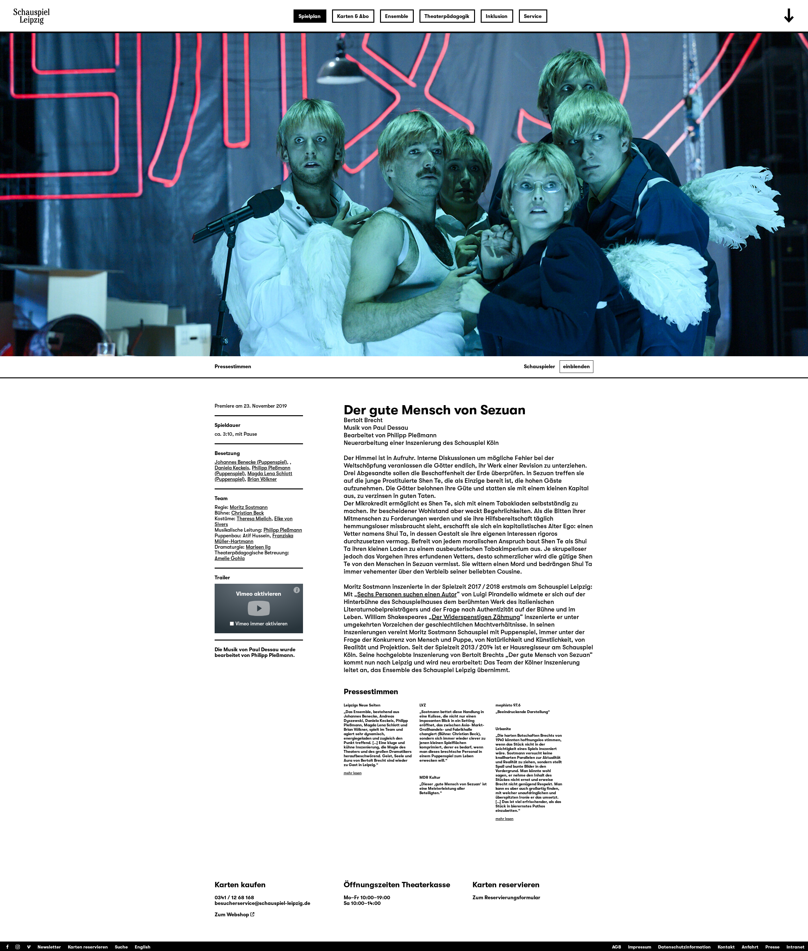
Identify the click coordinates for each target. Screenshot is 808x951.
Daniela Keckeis (232, 468)
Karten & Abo (353, 16)
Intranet (796, 946)
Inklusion (497, 16)
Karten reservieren (88, 946)
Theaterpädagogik (447, 16)
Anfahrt (750, 946)
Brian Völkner (262, 479)
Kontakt (726, 946)
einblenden (576, 366)
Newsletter (49, 946)
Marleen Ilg (258, 547)
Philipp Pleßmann (283, 530)
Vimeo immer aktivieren (261, 624)
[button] (259, 608)
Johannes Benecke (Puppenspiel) (251, 462)
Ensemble (396, 16)
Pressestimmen (233, 366)
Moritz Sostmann (249, 507)
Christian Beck (247, 513)
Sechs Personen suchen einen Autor (407, 594)
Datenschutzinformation (684, 946)
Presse (772, 946)
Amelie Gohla (230, 558)
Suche (121, 946)
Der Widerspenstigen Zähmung (476, 617)
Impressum (639, 946)
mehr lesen (353, 773)
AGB (616, 946)
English (143, 946)
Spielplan (310, 16)
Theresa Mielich (254, 519)
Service (533, 16)
